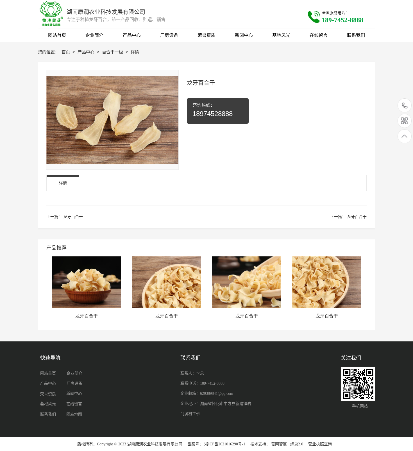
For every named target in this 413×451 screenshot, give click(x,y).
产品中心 (87, 51)
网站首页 (48, 373)
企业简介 (74, 373)
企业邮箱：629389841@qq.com (206, 393)
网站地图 (74, 414)
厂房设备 (74, 383)
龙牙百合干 (73, 216)
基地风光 (48, 404)
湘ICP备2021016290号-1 (224, 444)
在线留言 (74, 404)
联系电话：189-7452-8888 (202, 383)
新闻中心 (74, 393)
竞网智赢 (279, 444)
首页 (66, 51)
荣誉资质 (48, 394)
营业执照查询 (320, 444)
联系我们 (48, 414)
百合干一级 (113, 51)
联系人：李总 (192, 373)
